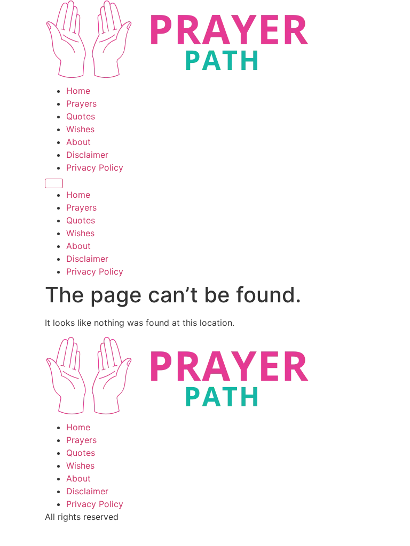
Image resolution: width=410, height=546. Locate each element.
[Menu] (54, 183)
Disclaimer (87, 154)
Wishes (80, 129)
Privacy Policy (94, 167)
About (78, 141)
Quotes (80, 116)
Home (78, 90)
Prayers (81, 103)
